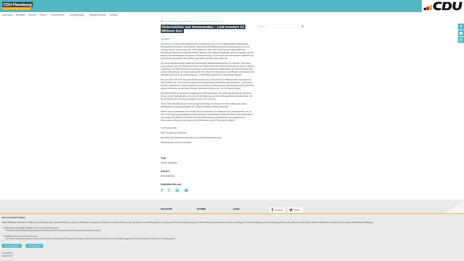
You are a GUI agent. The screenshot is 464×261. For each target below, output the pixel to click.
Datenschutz (7, 253)
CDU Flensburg (168, 175)
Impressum (7, 255)
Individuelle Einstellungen (45, 228)
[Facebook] (277, 211)
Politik (164, 162)
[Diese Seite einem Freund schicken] (186, 190)
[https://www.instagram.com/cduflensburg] (461, 40)
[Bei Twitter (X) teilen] (169, 190)
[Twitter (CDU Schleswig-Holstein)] (295, 211)
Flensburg (172, 162)
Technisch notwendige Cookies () (31, 228)
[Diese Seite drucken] (177, 190)
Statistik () (21, 236)
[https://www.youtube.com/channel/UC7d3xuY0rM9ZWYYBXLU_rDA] (461, 33)
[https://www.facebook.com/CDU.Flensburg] (461, 27)
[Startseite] (443, 1)
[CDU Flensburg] (162, 21)
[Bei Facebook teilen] (162, 190)
